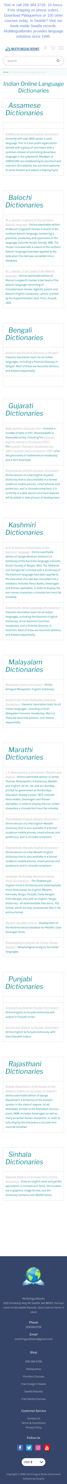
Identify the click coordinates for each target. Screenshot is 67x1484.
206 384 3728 (33, 1361)
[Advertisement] (33, 1223)
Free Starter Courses (33, 1399)
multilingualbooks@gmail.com (33, 1339)
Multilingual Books (36, 1474)
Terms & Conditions (33, 1423)
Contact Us (33, 1418)
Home (5, 72)
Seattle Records (33, 1391)
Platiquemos (33, 1369)
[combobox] (28, 60)
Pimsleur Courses (33, 1376)
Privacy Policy (33, 1427)
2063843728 (33, 1327)
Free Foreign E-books (33, 1384)
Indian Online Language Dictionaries (29, 72)
